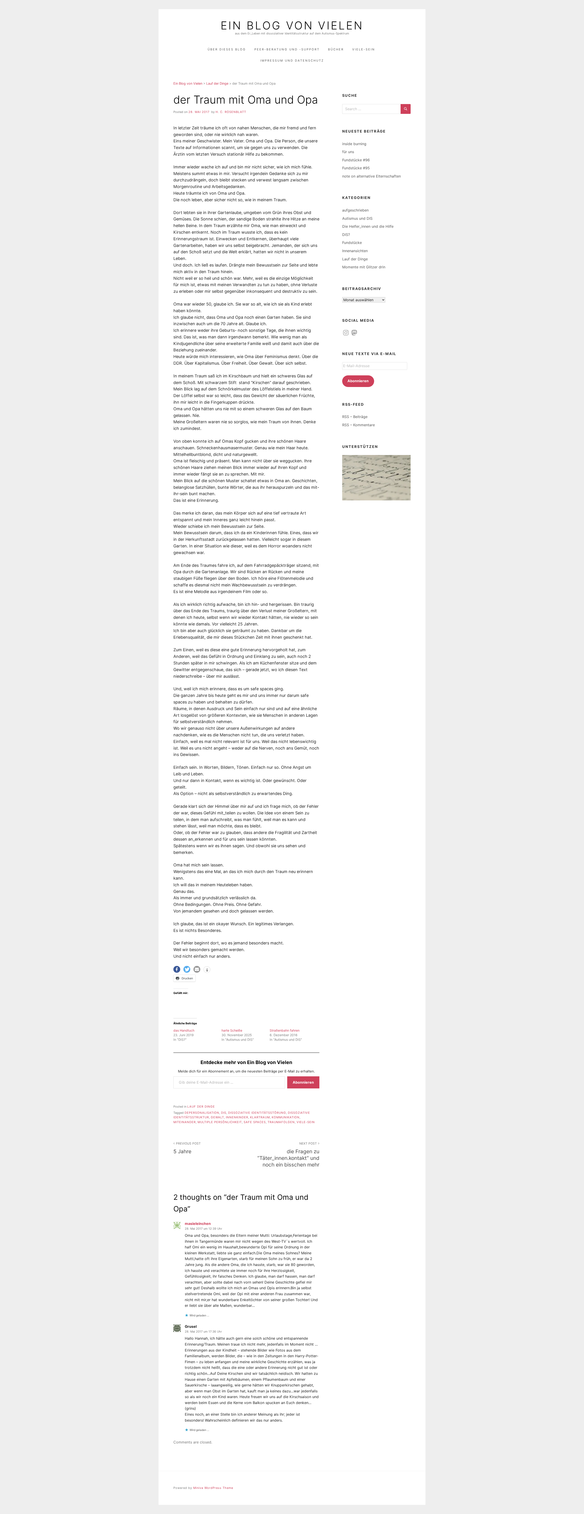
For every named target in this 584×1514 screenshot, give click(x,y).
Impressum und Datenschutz (292, 60)
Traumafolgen (281, 1122)
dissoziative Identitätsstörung (257, 1112)
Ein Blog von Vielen (292, 25)
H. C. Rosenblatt (231, 112)
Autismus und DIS (357, 218)
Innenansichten (355, 250)
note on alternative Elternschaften (371, 176)
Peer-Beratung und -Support (287, 49)
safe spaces (255, 1122)
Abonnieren (303, 1082)
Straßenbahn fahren (285, 1030)
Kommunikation (286, 1117)
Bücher (336, 49)
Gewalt (217, 1117)
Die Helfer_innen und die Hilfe (368, 226)
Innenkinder (237, 1117)
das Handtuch (183, 1030)
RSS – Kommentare (358, 425)
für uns (348, 151)
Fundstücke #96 (356, 160)
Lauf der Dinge (201, 1106)
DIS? (346, 234)
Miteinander (184, 1122)
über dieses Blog (227, 49)
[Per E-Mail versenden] (196, 969)
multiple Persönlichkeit (220, 1122)
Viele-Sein (363, 49)
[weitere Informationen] (207, 970)
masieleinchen (198, 1223)
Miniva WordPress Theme (213, 1488)
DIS (223, 1112)
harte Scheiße (232, 1030)
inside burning (354, 143)
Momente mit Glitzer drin (363, 267)
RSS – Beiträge (355, 416)
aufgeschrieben (355, 210)
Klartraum (260, 1117)
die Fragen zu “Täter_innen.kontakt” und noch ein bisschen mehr (288, 1155)
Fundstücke (352, 242)
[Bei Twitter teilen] (186, 969)
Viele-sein (306, 1122)
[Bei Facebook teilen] (176, 969)
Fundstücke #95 (356, 168)
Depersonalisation (202, 1112)
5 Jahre (187, 1148)
